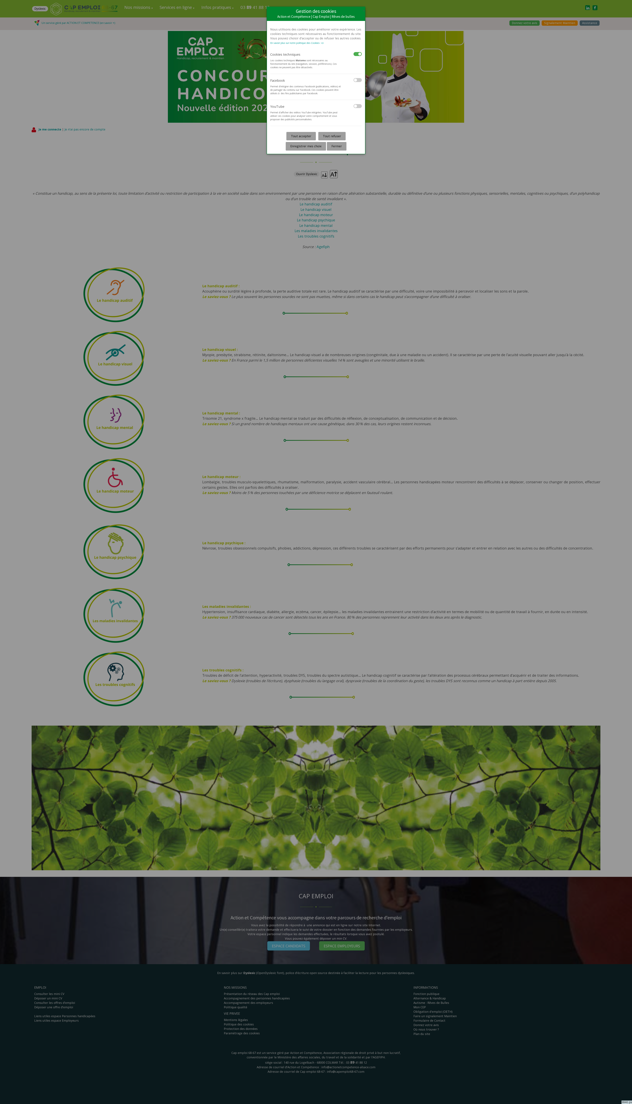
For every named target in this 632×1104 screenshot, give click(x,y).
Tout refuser (332, 136)
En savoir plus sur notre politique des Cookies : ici (297, 42)
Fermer (336, 146)
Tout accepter (301, 136)
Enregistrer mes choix (305, 146)
